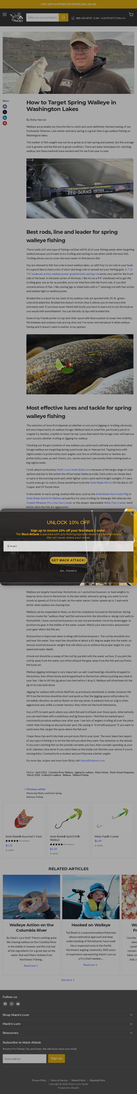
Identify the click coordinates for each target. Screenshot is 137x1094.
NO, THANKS (68, 571)
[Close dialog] (133, 512)
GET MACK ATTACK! (68, 560)
